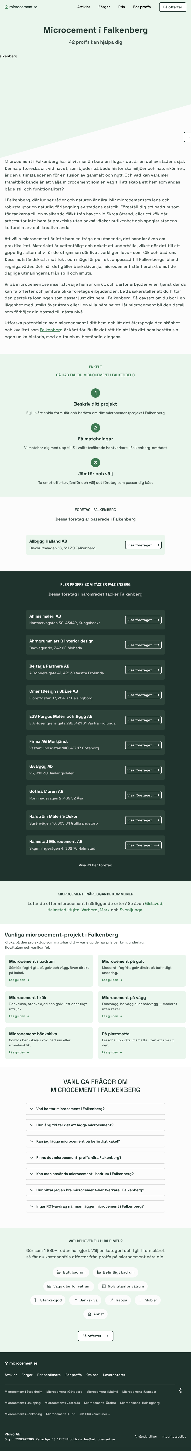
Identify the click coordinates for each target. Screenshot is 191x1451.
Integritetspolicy (174, 1436)
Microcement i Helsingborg (140, 1403)
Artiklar (83, 6)
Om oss (92, 1374)
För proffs (142, 6)
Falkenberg (51, 329)
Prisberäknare (49, 1374)
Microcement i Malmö (102, 1392)
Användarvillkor (146, 1436)
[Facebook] (180, 1390)
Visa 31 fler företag (95, 865)
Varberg (90, 909)
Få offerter (172, 7)
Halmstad (57, 909)
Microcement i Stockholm (23, 1392)
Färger (104, 6)
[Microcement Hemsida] (21, 7)
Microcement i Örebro (100, 1403)
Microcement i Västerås (62, 1403)
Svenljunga (131, 909)
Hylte (73, 909)
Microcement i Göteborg (64, 1392)
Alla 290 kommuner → (95, 1414)
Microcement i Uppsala (139, 1392)
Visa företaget (139, 545)
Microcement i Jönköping (23, 1414)
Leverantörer (114, 1374)
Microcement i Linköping (23, 1403)
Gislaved (153, 903)
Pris (121, 6)
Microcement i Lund (60, 1414)
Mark (105, 909)
